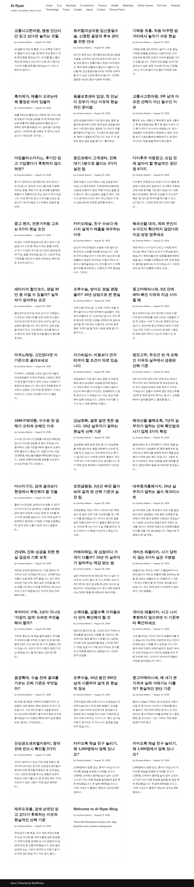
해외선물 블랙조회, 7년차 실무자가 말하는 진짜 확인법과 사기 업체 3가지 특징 (156, 425)
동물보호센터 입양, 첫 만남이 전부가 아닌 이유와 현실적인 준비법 (96, 101)
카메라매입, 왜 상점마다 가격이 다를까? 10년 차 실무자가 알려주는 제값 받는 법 (97, 557)
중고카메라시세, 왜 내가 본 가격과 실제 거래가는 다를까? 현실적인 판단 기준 (155, 683)
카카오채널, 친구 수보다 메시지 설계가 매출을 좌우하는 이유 (97, 229)
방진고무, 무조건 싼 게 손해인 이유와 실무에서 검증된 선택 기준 (155, 360)
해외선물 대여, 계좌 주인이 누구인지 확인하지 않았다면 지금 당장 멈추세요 (155, 229)
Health (114, 5)
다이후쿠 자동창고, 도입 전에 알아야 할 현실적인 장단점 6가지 (155, 163)
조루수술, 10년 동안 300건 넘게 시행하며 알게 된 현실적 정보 (96, 683)
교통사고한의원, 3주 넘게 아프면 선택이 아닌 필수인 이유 (156, 101)
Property (175, 5)
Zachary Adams (24, 42)
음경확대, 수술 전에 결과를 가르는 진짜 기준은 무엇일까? (36, 683)
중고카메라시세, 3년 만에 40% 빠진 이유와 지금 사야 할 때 (155, 294)
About (89, 9)
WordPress (38, 883)
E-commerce (87, 5)
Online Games (145, 5)
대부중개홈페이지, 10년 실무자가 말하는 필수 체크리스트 (156, 491)
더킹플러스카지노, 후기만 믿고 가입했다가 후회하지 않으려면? (37, 163)
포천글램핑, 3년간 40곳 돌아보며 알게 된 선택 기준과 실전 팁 (97, 491)
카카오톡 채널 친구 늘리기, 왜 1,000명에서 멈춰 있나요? (96, 748)
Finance (102, 5)
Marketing (128, 5)
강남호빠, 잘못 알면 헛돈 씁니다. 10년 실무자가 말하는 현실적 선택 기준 (96, 425)
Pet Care (162, 5)
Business (71, 5)
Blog (59, 5)
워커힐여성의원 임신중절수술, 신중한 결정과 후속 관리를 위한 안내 (96, 36)
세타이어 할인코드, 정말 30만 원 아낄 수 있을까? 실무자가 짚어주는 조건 (36, 294)
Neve (13, 883)
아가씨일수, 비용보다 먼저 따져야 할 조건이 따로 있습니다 (96, 360)
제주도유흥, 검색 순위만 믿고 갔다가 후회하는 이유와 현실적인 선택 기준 (36, 814)
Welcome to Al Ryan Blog (96, 809)
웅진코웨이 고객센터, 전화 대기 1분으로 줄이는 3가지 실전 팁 (95, 163)
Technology (52, 9)
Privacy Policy (117, 9)
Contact (78, 9)
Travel (66, 9)
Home (49, 5)
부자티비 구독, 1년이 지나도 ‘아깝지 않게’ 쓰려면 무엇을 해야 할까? (37, 617)
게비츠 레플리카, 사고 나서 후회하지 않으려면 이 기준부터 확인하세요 (156, 617)
